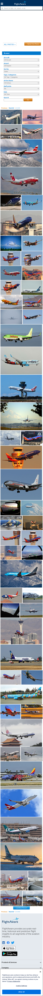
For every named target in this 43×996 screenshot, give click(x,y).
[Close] (40, 971)
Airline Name (8, 80)
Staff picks (7, 86)
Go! (28, 100)
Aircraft (6, 57)
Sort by (6, 69)
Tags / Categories (10, 75)
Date (5, 92)
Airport (6, 63)
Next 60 (11, 108)
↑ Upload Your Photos (32, 44)
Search (6, 97)
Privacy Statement (13, 981)
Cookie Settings (21, 986)
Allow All (21, 992)
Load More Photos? (21, 908)
